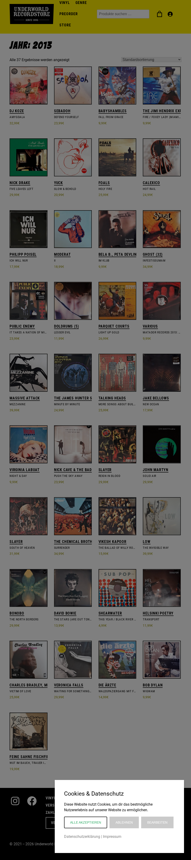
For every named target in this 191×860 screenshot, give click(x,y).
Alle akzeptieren (85, 822)
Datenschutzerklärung (82, 836)
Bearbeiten (157, 822)
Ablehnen (124, 822)
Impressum (112, 836)
